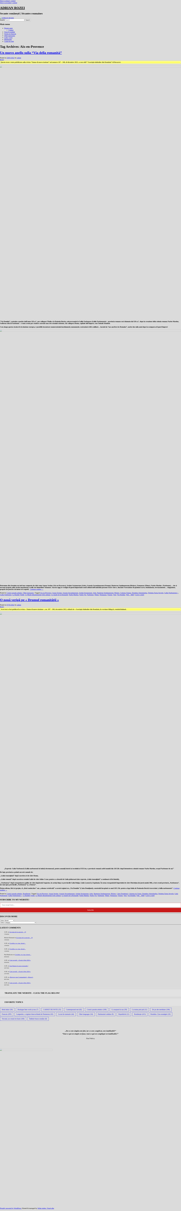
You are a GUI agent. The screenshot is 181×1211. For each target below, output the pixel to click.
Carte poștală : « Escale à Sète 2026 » (20, 960)
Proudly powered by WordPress (10, 1208)
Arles (94, 593)
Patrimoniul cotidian (106, 1014)
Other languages (9, 36)
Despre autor (8, 28)
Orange (109, 595)
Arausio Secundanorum (70, 593)
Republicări (123, 1014)
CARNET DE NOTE (52, 1009)
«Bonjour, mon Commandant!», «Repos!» (21, 977)
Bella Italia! (7, 1009)
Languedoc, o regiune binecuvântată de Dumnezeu (34, 1014)
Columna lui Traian (135, 894)
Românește (26, 894)
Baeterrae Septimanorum (105, 593)
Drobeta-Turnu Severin (155, 593)
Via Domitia (121, 595)
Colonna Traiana (125, 593)
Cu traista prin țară (139, 1009)
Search (2, 20)
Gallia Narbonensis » (171, 593)
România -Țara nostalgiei (160, 1014)
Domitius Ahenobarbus (139, 593)
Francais (6, 1014)
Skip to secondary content (8, 3)
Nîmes (96, 595)
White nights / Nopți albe (45, 1208)
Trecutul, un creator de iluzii (13, 1019)
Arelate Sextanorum (85, 593)
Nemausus (103, 595)
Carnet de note (9, 41)
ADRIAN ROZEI (12, 8)
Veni (114, 595)
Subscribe (90, 910)
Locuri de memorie (66, 1014)
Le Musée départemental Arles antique (37, 595)
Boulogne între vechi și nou (28, 1009)
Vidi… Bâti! (130, 595)
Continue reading (36, 589)
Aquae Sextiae (57, 593)
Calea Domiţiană (122, 894)
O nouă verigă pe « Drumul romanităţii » (29, 600)
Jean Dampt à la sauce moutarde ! (19, 966)
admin (19, 58)
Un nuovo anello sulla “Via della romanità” (31, 53)
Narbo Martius (73, 595)
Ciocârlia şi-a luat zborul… (18, 943)
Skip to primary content (8, 1)
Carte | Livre (8, 38)
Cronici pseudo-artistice (14, 593)
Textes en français (10, 34)
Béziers (116, 593)
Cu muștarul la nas (119, 1009)
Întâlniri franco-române (38, 1019)
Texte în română (9, 32)
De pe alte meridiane (161, 1009)
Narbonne (90, 595)
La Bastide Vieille (18, 595)
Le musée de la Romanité (59, 595)
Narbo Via (82, 595)
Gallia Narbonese (6, 595)
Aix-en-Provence (45, 593)
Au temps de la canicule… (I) (17, 932)
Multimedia (8, 39)
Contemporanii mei (74, 1009)
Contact (11, 30)
